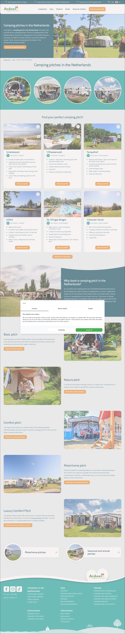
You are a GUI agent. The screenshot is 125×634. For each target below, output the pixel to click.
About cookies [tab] (62, 308)
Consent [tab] (34, 308)
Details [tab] (90, 308)
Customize (61, 330)
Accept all (89, 330)
